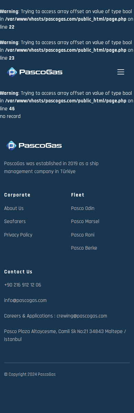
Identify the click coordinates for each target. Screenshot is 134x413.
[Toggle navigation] (120, 72)
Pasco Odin (82, 208)
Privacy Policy (18, 235)
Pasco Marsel (85, 221)
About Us (14, 208)
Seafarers (15, 221)
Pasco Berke (84, 248)
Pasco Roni (82, 235)
